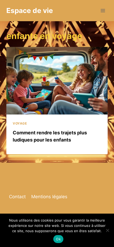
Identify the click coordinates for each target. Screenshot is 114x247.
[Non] (107, 230)
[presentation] (57, 80)
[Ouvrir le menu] (103, 10)
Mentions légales (49, 196)
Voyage (20, 123)
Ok (58, 239)
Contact (17, 196)
